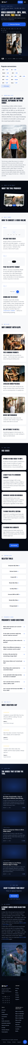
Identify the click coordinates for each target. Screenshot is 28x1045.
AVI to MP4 (6, 924)
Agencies (17, 1024)
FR (3, 996)
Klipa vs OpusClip (19, 1011)
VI (9, 1002)
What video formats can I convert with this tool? (12, 627)
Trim (3, 1018)
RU (3, 1000)
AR (7, 1000)
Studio (3, 1012)
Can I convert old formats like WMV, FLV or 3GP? (13, 689)
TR (5, 1000)
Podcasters (18, 1022)
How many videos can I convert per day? (12, 662)
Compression (5, 1014)
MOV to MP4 (22, 923)
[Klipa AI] (4, 2)
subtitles (13, 310)
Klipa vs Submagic (19, 1013)
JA (3, 1002)
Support (17, 999)
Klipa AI (3, 6)
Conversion (4, 1016)
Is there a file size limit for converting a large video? (10, 655)
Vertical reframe (5, 1029)
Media (16, 1031)
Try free (20, 2)
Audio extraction (6, 1021)
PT (9, 996)
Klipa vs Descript (19, 1015)
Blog (16, 990)
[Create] (25, 1042)
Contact (17, 997)
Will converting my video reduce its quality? (12, 641)
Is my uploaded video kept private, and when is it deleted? (12, 675)
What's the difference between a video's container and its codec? (12, 648)
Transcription (5, 1032)
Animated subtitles (6, 1023)
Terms (16, 992)
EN (5, 996)
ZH (5, 1002)
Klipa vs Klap (18, 1020)
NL (7, 998)
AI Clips (3, 1027)
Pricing (17, 988)
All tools (4, 1010)
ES (7, 996)
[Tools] (24, 2)
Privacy (17, 995)
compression (6, 310)
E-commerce (18, 1026)
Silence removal (5, 1025)
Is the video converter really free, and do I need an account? (12, 634)
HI (9, 1000)
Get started (14, 545)
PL (9, 998)
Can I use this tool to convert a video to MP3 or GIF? (11, 682)
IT (5, 998)
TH (7, 1002)
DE (3, 998)
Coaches (17, 1029)
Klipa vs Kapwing (19, 1018)
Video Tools (10, 6)
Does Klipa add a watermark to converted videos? (11, 669)
